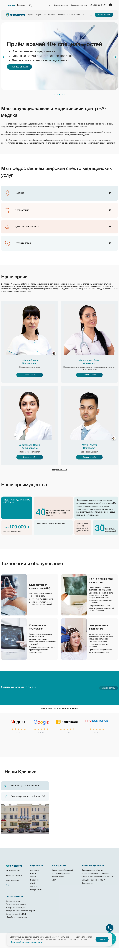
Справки (33, 886)
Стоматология (74, 15)
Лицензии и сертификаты (92, 870)
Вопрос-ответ (57, 877)
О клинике (34, 870)
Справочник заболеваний (62, 870)
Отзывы (33, 877)
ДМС (32, 883)
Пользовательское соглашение (95, 873)
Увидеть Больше (59, 470)
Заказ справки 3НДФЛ (16, 914)
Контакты (34, 873)
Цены (85, 15)
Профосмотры (36, 890)
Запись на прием (13, 901)
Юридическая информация (93, 880)
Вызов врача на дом (79, 5)
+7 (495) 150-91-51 (98, 5)
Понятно (102, 939)
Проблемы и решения (60, 873)
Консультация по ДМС (15, 908)
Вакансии (34, 880)
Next (67, 94)
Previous (52, 94)
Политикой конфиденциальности (26, 942)
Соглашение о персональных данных (97, 877)
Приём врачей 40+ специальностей (54, 44)
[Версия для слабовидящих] (49, 5)
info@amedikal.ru (13, 871)
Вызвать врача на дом (16, 904)
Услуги (38, 15)
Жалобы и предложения (16, 917)
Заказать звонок (61, 5)
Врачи (30, 15)
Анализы (61, 15)
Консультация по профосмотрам (20, 911)
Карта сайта (87, 883)
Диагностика (49, 15)
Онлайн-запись (108, 688)
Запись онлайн (104, 15)
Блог (53, 880)
